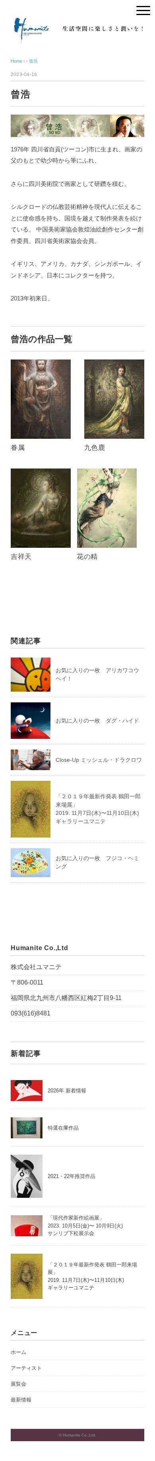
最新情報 (21, 1400)
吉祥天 (21, 556)
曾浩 (33, 61)
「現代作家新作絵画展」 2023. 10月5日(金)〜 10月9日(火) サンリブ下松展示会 (85, 1225)
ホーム (18, 1352)
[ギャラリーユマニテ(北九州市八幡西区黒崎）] (77, 23)
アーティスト (26, 1368)
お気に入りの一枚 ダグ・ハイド (97, 720)
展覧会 (18, 1384)
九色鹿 (94, 447)
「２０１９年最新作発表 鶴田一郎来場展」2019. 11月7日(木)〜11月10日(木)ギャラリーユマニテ (92, 1276)
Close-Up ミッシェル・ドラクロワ (99, 760)
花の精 (87, 556)
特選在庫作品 (63, 1128)
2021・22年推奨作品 (71, 1176)
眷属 (18, 447)
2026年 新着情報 (67, 1091)
